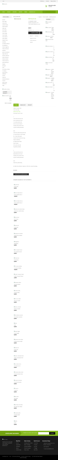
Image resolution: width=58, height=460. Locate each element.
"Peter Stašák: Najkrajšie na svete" (34, 24)
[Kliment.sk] (10, 6)
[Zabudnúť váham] (17, 282)
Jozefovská (16, 186)
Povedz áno (16, 259)
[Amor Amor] (16, 217)
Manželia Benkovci (5, 79)
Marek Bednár (5, 26)
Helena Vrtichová (5, 48)
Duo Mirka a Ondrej (6, 69)
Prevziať (30, 104)
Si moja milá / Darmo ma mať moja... (52, 94)
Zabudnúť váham (17, 284)
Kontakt (47, 1)
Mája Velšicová (5, 53)
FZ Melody (4, 70)
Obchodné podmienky (16, 456)
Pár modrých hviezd (18, 251)
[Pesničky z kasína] (6, 89)
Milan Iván (4, 28)
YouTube (35, 446)
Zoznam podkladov (27, 446)
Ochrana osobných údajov (26, 456)
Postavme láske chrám (18, 374)
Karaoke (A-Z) (32, 11)
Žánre (25, 11)
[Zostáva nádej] (17, 290)
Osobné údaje (18, 449)
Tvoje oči (16, 390)
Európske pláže (17, 414)
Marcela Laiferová (5, 55)
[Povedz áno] (16, 258)
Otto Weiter (4, 31)
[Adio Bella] (16, 396)
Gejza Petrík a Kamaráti (4, 73)
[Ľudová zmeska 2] (49, 46)
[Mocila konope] (49, 32)
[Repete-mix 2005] (49, 51)
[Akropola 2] (48, 69)
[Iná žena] (48, 36)
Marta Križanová (5, 57)
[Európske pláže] (17, 412)
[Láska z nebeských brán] (19, 355)
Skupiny (20, 11)
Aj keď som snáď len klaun (19, 211)
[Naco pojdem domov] (50, 22)
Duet (3, 67)
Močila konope (54, 32)
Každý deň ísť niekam (18, 235)
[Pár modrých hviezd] (18, 249)
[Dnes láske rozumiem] (18, 315)
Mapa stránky (53, 1)
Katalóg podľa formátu (28, 443)
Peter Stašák (4, 33)
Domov (17, 443)
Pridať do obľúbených (41, 33)
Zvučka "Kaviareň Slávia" (18, 276)
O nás (10, 456)
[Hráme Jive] (16, 225)
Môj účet (18, 441)
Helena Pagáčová (5, 47)
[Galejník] (47, 75)
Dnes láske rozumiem (18, 317)
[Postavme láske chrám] (18, 372)
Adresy (17, 448)
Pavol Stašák (4, 35)
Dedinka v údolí (52, 79)
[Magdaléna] (16, 241)
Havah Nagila (16, 333)
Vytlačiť (31, 42)
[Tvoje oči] (16, 388)
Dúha (15, 325)
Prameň (3, 80)
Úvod (3, 11)
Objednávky (18, 444)
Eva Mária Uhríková (5, 43)
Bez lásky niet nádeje (18, 406)
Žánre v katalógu (27, 444)
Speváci (8, 11)
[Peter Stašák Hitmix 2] (18, 200)
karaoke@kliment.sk (50, 448)
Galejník (51, 74)
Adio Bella (16, 398)
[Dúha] (15, 323)
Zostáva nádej (16, 292)
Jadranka (4, 50)
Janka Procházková (5, 52)
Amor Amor (16, 219)
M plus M (4, 77)
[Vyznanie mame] (49, 82)
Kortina (3, 75)
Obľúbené (48, 19)
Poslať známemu (33, 40)
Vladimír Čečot (5, 40)
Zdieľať (31, 35)
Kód (29, 21)
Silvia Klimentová (5, 62)
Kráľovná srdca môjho (18, 341)
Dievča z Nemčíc (17, 308)
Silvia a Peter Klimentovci (4, 83)
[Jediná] (15, 421)
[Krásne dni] (16, 347)
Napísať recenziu (33, 38)
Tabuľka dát (23, 104)
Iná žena (51, 36)
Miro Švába (4, 29)
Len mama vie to (17, 365)
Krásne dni (16, 349)
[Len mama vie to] (17, 363)
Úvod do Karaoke (27, 448)
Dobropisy (18, 446)
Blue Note (36, 449)
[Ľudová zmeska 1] (49, 87)
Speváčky (15, 11)
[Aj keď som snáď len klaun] (19, 209)
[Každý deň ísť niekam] (18, 233)
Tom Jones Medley (17, 268)
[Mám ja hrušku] (49, 57)
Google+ (36, 35)
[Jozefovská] (16, 184)
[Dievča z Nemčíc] (17, 306)
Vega (3, 85)
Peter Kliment (4, 36)
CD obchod (36, 443)
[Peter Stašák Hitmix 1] (18, 192)
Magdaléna (16, 243)
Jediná (15, 422)
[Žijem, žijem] (48, 27)
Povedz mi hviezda (17, 382)
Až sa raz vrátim (17, 300)
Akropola (4, 65)
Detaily (16, 104)
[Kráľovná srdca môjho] (18, 339)
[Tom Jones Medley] (18, 266)
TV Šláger (35, 448)
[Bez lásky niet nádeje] (18, 404)
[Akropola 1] (48, 92)
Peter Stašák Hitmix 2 (18, 202)
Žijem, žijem (53, 28)
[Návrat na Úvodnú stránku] (36, 17)
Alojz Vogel (4, 21)
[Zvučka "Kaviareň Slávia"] (19, 274)
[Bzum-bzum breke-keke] (50, 40)
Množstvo (30, 30)
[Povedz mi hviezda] (18, 380)
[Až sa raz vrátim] (17, 298)
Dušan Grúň (4, 23)
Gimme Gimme (10, 96)
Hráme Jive (16, 227)
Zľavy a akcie (26, 449)
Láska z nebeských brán (18, 357)
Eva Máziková (4, 45)
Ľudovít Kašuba (5, 24)
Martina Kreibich (5, 59)
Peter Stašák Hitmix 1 (18, 194)
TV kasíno (35, 444)
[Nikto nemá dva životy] (50, 63)
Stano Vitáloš (4, 38)
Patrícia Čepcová (5, 60)
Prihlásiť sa (42, 1)
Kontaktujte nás (5, 456)
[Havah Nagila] (17, 331)
